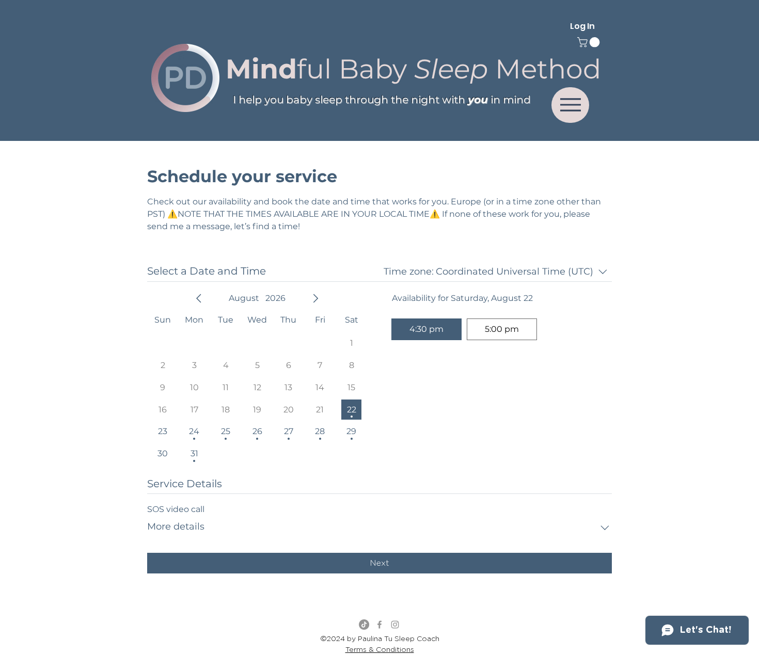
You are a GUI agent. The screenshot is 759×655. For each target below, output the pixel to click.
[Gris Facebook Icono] (379, 624)
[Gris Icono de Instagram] (395, 624)
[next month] (315, 298)
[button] (589, 42)
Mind (261, 69)
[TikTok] (364, 624)
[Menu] (570, 105)
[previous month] (199, 298)
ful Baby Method (449, 69)
